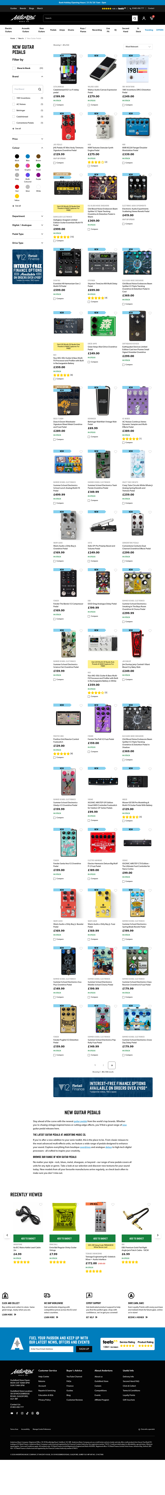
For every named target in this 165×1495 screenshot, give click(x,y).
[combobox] (90, 18)
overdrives (85, 1147)
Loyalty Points (129, 1395)
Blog (69, 1395)
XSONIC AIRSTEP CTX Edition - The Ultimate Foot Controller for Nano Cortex (136, 866)
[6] (71, 375)
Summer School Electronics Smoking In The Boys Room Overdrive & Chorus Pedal (134, 606)
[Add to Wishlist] (81, 56)
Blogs (31, 8)
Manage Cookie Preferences (42, 1429)
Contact (151, 8)
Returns (41, 1381)
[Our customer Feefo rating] (127, 1344)
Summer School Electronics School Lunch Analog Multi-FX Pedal (66, 488)
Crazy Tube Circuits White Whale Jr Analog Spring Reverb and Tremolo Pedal (137, 488)
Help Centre (43, 1377)
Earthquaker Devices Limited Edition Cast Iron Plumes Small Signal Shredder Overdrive (135, 349)
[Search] (135, 18)
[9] (104, 1271)
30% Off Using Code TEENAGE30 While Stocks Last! (100, 1246)
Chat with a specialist (148, 1429)
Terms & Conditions (131, 1391)
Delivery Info (128, 1377)
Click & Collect (129, 1386)
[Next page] (112, 1065)
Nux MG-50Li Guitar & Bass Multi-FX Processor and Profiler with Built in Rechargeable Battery (68, 361)
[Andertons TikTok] (27, 1413)
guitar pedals (80, 1121)
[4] (106, 298)
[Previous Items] (7, 1235)
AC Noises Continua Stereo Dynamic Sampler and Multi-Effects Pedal (134, 424)
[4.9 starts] (61, 753)
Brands (23, 8)
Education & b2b (45, 1395)
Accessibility (25, 1429)
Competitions (101, 1391)
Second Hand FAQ (131, 1381)
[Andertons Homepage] (24, 18)
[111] (141, 1262)
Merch (40, 8)
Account (42, 1386)
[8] (71, 754)
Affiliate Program (102, 1400)
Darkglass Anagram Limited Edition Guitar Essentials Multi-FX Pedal (68, 223)
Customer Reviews (75, 1400)
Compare (60, 105)
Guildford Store (101, 1381)
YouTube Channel (74, 1377)
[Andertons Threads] (32, 1413)
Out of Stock (59, 158)
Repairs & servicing (46, 1391)
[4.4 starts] (96, 692)
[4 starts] (96, 162)
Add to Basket (28, 1238)
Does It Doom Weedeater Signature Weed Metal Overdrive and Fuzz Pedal (67, 424)
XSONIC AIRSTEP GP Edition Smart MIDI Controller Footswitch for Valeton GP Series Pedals (102, 805)
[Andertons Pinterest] (37, 1413)
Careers (98, 1386)
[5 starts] (96, 298)
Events (98, 1395)
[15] (72, 237)
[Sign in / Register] (144, 18)
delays (108, 1147)
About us (99, 1377)
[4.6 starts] (61, 237)
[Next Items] (158, 1235)
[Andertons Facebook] (17, 1413)
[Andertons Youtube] (11, 1413)
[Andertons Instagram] (22, 1413)
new (124, 1125)
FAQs (69, 1381)
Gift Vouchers (129, 1400)
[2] (106, 162)
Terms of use (14, 1429)
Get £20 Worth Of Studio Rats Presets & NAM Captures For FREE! (68, 209)
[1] (140, 439)
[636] (32, 1262)
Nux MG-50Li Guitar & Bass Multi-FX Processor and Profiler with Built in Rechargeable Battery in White (103, 678)
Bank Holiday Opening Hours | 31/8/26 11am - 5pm (82, 2)
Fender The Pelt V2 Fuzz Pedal (101, 739)
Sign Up (84, 1349)
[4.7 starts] (61, 375)
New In (21, 39)
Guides (13, 8)
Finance (70, 1386)
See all (18, 129)
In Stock (57, 100)
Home (12, 39)
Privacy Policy (44, 1400)
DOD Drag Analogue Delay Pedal (102, 604)
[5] (106, 693)
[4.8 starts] (58, 1262)
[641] (69, 1262)
